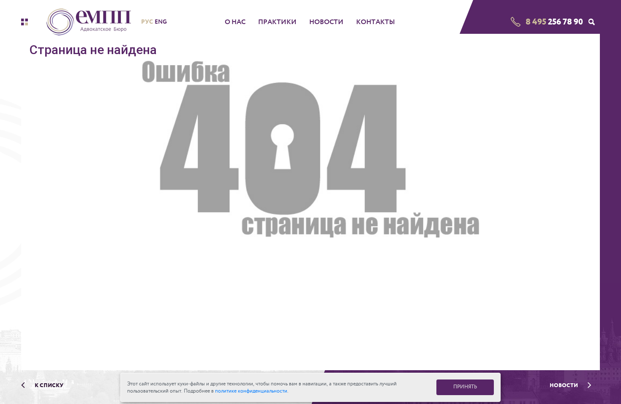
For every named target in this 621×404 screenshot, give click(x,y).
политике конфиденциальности (251, 391)
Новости (326, 22)
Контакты (375, 22)
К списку (48, 385)
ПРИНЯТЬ (465, 386)
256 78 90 (554, 22)
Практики (277, 22)
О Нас (235, 22)
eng (161, 22)
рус (147, 21)
